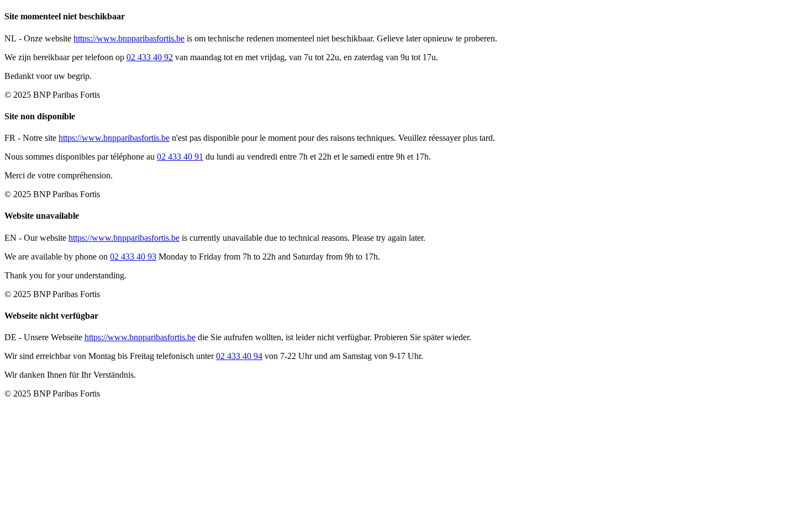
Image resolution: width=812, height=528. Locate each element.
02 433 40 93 (133, 256)
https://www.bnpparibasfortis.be (128, 38)
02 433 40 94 (239, 356)
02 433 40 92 (149, 57)
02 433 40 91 (180, 156)
